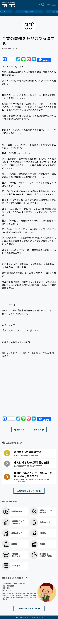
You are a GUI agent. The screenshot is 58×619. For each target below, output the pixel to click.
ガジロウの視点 (6, 49)
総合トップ (29, 12)
